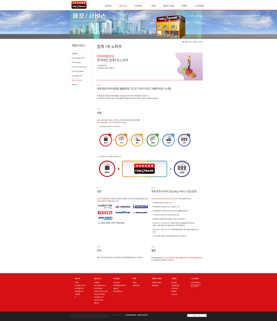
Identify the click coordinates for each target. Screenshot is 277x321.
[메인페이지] (79, 5)
